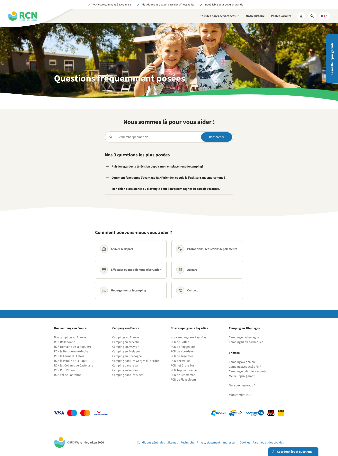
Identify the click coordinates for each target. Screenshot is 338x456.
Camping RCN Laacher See (246, 342)
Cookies (245, 442)
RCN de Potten (180, 342)
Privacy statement (208, 442)
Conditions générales (151, 442)
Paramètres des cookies (268, 442)
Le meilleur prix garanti (332, 59)
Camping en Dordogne (127, 356)
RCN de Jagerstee (182, 356)
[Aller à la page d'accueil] (22, 16)
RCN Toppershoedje (184, 370)
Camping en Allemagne (244, 337)
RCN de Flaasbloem (183, 379)
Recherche (187, 442)
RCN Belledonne (64, 342)
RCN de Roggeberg (183, 347)
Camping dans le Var (125, 365)
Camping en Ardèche (125, 342)
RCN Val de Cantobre (67, 375)
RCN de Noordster (182, 351)
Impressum (229, 442)
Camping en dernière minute (247, 371)
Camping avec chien (242, 362)
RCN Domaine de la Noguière (73, 347)
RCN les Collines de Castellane (73, 365)
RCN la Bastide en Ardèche (71, 351)
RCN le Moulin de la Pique (70, 361)
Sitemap (172, 442)
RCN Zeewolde (180, 361)
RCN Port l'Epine (64, 370)
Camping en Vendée (125, 370)
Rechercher (216, 137)
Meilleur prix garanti (242, 376)
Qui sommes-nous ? (242, 385)
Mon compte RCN (240, 395)
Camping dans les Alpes (127, 375)
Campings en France (125, 337)
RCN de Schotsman (183, 375)
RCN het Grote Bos (182, 365)
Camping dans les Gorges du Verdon (136, 361)
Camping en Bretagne (126, 351)
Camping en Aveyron (125, 347)
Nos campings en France (70, 337)
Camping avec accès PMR (245, 367)
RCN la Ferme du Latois (69, 356)
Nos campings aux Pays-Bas (188, 337)
